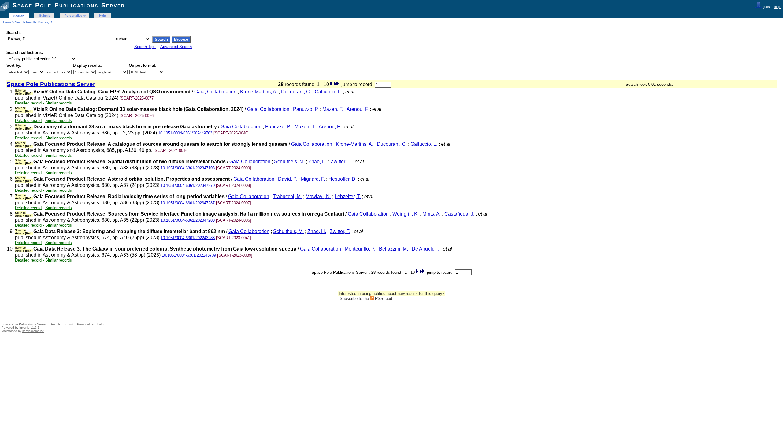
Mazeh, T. (332, 109)
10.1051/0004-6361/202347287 (188, 203)
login (777, 7)
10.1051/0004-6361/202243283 (188, 238)
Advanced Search (176, 46)
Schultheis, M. (289, 161)
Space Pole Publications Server (69, 5)
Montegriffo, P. (360, 248)
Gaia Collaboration (241, 126)
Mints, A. (431, 214)
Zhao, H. (317, 161)
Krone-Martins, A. (258, 91)
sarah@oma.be (33, 331)
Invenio (24, 327)
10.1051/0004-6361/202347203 (188, 220)
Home (7, 22)
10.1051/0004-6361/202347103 (188, 168)
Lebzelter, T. (348, 196)
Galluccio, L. (328, 91)
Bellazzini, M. (393, 248)
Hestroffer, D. (342, 179)
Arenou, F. (358, 109)
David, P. (287, 179)
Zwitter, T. (341, 161)
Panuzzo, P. (306, 109)
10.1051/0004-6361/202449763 (185, 133)
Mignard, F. (313, 179)
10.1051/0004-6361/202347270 (188, 185)
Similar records (58, 103)
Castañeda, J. (459, 214)
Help (102, 15)
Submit (44, 15)
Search (18, 15)
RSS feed (383, 298)
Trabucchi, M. (287, 196)
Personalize (73, 15)
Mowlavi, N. (318, 196)
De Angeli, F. (425, 248)
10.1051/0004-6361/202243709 (189, 255)
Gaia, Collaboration (215, 91)
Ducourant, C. (296, 91)
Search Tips (145, 46)
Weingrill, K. (405, 214)
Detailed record (28, 103)
